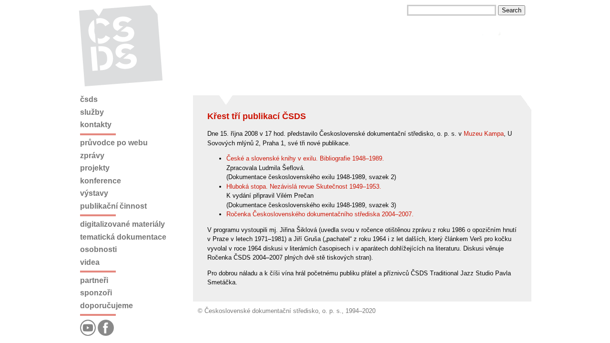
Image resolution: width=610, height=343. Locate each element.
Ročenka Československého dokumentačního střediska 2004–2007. (320, 214)
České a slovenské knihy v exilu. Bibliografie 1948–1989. (305, 158)
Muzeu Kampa (484, 133)
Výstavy (94, 193)
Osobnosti (98, 249)
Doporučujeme (106, 306)
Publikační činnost (113, 206)
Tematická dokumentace (123, 237)
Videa (90, 262)
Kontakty (96, 125)
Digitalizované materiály (122, 224)
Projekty (95, 168)
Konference (100, 181)
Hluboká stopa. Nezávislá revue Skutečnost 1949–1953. (303, 186)
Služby (92, 112)
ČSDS (89, 99)
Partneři (94, 280)
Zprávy (92, 155)
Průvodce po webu (114, 143)
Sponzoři (96, 293)
